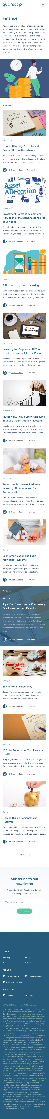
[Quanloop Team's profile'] (5, 170)
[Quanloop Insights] (12, 4)
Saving (5, 550)
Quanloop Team (17, 170)
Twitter (31, 995)
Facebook (10, 995)
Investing (6, 140)
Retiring (6, 478)
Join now (23, 911)
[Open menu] (43, 5)
